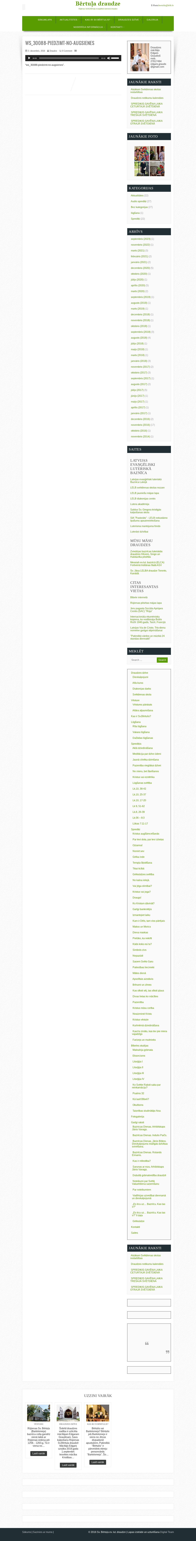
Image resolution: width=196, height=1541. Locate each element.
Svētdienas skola (142, 694)
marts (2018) (138, 355)
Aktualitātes (68, 20)
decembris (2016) (140, 419)
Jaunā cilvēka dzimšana (146, 759)
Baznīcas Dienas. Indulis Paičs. (150, 1135)
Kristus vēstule (141, 1019)
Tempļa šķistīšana (142, 862)
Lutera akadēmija (139, 504)
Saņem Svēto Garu (143, 961)
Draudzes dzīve (128, 20)
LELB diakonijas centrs (142, 498)
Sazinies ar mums (42, 1532)
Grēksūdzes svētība (143, 874)
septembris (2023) (141, 239)
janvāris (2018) (139, 361)
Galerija (152, 20)
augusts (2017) (139, 384)
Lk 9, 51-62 (139, 806)
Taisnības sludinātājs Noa (147, 1110)
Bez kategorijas (139, 207)
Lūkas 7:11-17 (140, 823)
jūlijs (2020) (137, 279)
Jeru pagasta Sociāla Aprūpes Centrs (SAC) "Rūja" (146, 609)
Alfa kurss (137, 683)
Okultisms (138, 1105)
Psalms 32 (138, 1093)
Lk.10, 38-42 (139, 788)
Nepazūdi (138, 955)
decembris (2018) (140, 314)
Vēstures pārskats (142, 704)
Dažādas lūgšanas (143, 738)
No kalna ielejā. (141, 880)
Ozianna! (137, 845)
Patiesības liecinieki (143, 967)
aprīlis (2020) (138, 285)
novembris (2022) (140, 244)
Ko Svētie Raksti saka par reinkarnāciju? (146, 1086)
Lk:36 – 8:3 (139, 817)
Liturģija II (138, 1067)
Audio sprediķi (138, 201)
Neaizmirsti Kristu (142, 1013)
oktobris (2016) (139, 430)
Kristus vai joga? (142, 891)
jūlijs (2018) (137, 343)
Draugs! (137, 897)
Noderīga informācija (88, 27)
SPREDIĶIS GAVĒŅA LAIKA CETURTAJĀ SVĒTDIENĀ (146, 105)
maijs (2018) (137, 349)
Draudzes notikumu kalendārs (147, 98)
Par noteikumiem (142, 1189)
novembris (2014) (140, 436)
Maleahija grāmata (143, 1050)
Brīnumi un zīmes (142, 984)
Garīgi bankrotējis (142, 909)
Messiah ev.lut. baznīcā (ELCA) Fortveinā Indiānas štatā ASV (147, 563)
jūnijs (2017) (137, 396)
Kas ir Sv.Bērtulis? (97, 20)
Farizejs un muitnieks (144, 1039)
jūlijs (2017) (137, 390)
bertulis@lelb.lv (166, 5)
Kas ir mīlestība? (142, 1161)
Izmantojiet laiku (141, 915)
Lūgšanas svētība (142, 783)
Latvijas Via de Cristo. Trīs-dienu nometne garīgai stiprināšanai (148, 629)
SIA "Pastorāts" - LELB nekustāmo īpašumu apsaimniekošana (149, 519)
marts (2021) (138, 250)
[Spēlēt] (29, 58)
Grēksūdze (138, 1221)
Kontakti (117, 27)
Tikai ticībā (138, 868)
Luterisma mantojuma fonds (145, 526)
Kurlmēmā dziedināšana (146, 1025)
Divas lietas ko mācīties (145, 996)
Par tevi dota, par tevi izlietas (148, 839)
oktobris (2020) (139, 274)
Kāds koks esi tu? (142, 944)
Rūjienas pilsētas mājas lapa (146, 603)
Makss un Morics (142, 926)
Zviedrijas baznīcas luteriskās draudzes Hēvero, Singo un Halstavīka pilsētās (146, 554)
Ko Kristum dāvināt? (144, 903)
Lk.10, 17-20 (139, 800)
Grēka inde (139, 857)
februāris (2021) (139, 256)
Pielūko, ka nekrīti (142, 938)
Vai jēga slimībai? (142, 886)
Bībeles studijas (139, 1045)
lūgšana (135, 213)
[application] (73, 58)
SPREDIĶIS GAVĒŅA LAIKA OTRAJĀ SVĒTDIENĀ (146, 122)
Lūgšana (136, 722)
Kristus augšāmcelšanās (146, 833)
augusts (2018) (139, 337)
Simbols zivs (139, 950)
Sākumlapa (45, 20)
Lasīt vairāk (38, 1453)
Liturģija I (138, 1061)
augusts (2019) (139, 303)
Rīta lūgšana (139, 726)
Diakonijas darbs (142, 688)
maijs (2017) (137, 401)
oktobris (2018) (139, 326)
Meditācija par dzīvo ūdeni (147, 754)
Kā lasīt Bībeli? (141, 1099)
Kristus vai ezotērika (144, 777)
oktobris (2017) (139, 372)
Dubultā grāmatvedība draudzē (149, 1175)
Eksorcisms (139, 1055)
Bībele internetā (138, 597)
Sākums (26, 1532)
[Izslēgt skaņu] (108, 58)
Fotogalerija (137, 1116)
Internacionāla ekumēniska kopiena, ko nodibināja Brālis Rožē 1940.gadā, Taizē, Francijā (148, 619)
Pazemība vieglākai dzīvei (147, 765)
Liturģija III (138, 1073)
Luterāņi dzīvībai (139, 531)
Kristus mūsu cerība (143, 1008)
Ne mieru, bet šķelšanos (146, 771)
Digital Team (167, 1532)
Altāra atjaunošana (142, 710)
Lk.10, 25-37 (139, 794)
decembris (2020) (140, 268)
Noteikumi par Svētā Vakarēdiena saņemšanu (145, 1182)
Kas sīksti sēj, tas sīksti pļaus (148, 990)
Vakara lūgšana (141, 732)
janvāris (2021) (139, 262)
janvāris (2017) (139, 413)
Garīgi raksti (137, 1122)
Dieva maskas (140, 932)
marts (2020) (138, 291)
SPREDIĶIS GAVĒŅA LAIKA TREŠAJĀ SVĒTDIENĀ (146, 113)
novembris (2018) (140, 320)
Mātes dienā (139, 973)
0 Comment (67, 51)
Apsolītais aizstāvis (142, 979)
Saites (134, 1232)
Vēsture (135, 700)
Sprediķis (136, 743)
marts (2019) (138, 308)
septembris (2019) (141, 297)
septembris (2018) (141, 332)
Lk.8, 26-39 (139, 812)
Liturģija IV (138, 1079)
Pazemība (138, 1002)
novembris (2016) (140, 425)
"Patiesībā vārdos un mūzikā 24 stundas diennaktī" (147, 637)
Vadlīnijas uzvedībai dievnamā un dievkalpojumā (149, 1197)
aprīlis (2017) (138, 407)
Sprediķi (135, 218)
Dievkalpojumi (140, 677)
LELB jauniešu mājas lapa (144, 493)
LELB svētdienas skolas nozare (147, 487)
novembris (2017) (140, 366)
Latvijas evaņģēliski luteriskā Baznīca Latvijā (146, 480)
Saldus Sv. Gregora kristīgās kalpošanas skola (145, 511)
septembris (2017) (141, 378)
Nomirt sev (138, 851)
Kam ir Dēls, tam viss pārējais (149, 921)
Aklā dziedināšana (142, 748)
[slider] (115, 58)
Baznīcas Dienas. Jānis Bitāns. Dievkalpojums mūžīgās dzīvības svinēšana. (150, 1144)
